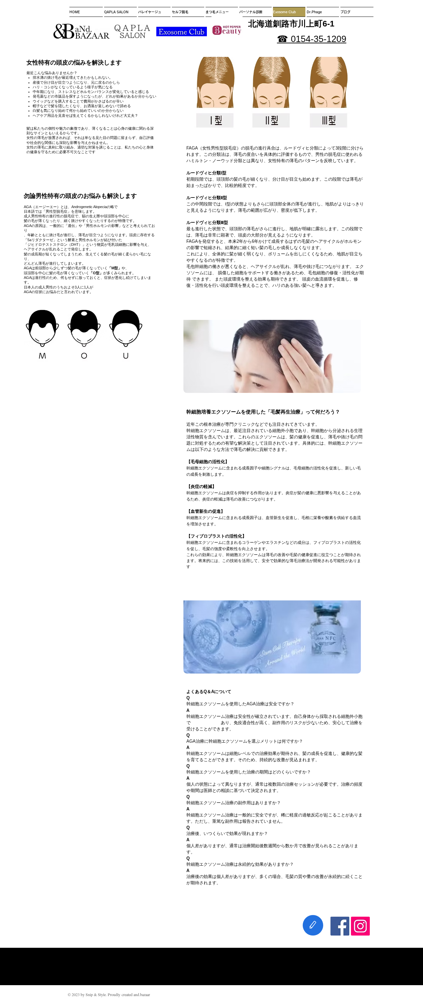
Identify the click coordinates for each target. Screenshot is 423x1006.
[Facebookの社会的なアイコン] (339, 926)
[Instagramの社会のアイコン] (360, 926)
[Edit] (313, 925)
